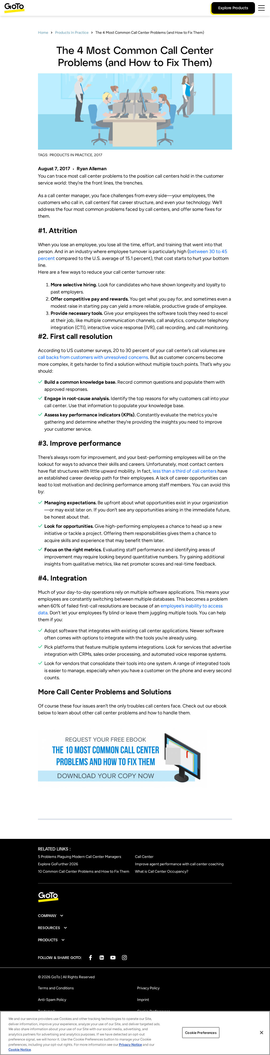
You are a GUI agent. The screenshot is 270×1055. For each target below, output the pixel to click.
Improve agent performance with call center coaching (179, 864)
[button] (51, 916)
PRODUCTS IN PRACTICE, (71, 155)
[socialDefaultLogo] (90, 957)
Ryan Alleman (92, 169)
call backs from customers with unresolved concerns (93, 357)
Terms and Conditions (56, 988)
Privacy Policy (148, 988)
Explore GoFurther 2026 (58, 864)
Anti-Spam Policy (52, 999)
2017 (98, 155)
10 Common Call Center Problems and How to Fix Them (83, 871)
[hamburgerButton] (261, 7)
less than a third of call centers (184, 471)
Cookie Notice (19, 1050)
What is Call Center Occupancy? (161, 871)
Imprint (143, 999)
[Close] (261, 1032)
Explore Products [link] (233, 8)
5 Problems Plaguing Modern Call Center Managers (79, 856)
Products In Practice (72, 32)
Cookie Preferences (200, 1032)
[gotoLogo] (14, 8)
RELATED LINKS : (54, 848)
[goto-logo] (135, 897)
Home (43, 32)
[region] (135, 1033)
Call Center (144, 856)
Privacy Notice (130, 1045)
